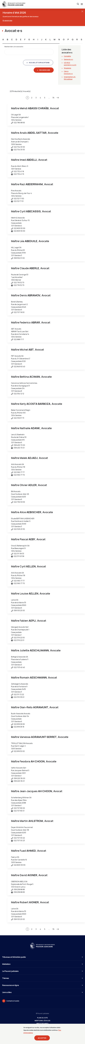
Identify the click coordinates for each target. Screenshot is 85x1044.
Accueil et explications (38, 63)
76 (53, 97)
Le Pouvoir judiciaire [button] (10, 971)
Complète (67, 56)
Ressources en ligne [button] (10, 985)
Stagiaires (67, 68)
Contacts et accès (12, 1001)
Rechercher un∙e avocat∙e (13, 47)
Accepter (42, 1038)
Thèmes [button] (5, 978)
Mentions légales (42, 1021)
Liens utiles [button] (7, 992)
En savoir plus (7, 20)
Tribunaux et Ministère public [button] (14, 957)
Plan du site (42, 1018)
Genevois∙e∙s (68, 59)
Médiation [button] (6, 964)
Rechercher (44, 70)
